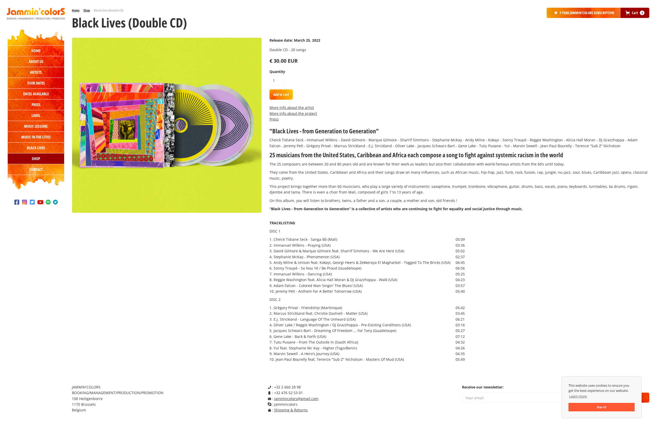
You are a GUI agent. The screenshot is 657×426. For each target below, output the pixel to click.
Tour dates (36, 83)
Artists (36, 72)
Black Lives (36, 147)
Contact (36, 169)
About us (36, 61)
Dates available (36, 93)
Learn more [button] (578, 396)
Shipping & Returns (291, 410)
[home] (36, 13)
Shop (36, 158)
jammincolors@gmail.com (296, 398)
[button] (635, 13)
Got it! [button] (601, 407)
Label (36, 115)
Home (36, 50)
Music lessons (36, 126)
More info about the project (293, 113)
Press (36, 104)
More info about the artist (291, 107)
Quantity (277, 71)
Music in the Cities (36, 137)
